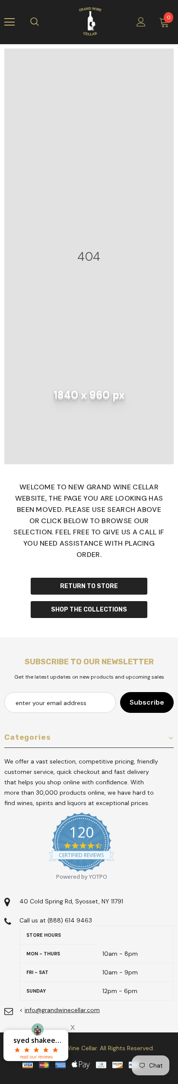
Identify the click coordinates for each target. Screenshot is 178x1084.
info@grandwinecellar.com (62, 1010)
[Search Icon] (43, 22)
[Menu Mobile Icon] (9, 22)
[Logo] (90, 21)
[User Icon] (141, 21)
